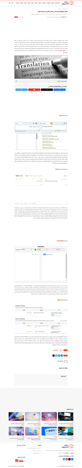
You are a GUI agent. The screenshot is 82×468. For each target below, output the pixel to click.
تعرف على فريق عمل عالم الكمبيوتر (33, 448)
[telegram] (22, 90)
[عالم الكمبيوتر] (67, 3)
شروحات (39, 422)
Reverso (61, 115)
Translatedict (60, 240)
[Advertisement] (41, 30)
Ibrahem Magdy (21, 466)
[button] (62, 355)
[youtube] (34, 90)
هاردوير (17, 3)
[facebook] (59, 90)
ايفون (25, 3)
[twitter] (47, 90)
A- (15, 17)
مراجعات (21, 3)
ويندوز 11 (48, 3)
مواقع (59, 9)
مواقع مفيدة (56, 350)
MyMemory (60, 300)
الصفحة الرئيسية (65, 9)
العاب (32, 3)
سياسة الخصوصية (37, 453)
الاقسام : (71, 453)
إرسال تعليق (63, 376)
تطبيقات (39, 436)
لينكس (36, 3)
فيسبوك (44, 3)
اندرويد (29, 3)
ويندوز (53, 3)
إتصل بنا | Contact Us (36, 450)
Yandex (57, 169)
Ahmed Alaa (63, 17)
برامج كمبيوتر (57, 3)
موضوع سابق (63, 50)
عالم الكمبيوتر (61, 466)
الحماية (40, 3)
